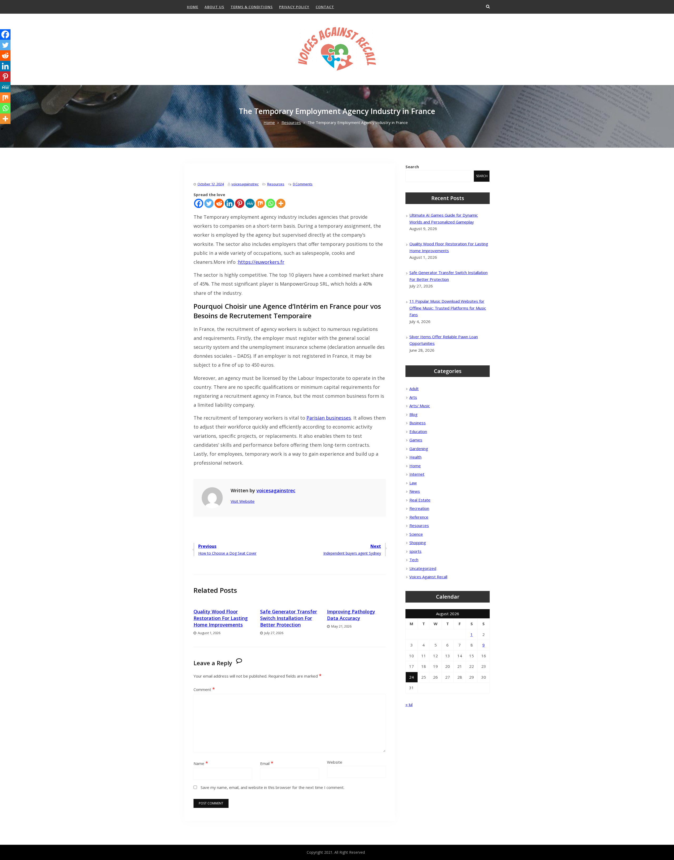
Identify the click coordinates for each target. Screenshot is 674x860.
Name (201, 763)
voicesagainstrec (245, 184)
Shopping (417, 542)
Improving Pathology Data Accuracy (351, 614)
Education (418, 431)
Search (412, 166)
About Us (214, 6)
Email (266, 763)
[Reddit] (219, 203)
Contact (325, 6)
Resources (275, 184)
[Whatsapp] (270, 203)
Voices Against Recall (428, 576)
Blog (413, 414)
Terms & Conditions (252, 6)
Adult (414, 388)
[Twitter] (209, 203)
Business (417, 422)
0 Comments (303, 184)
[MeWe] (250, 203)
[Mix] (260, 203)
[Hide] (2, 129)
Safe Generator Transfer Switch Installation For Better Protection (288, 618)
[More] (280, 203)
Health (415, 457)
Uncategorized (422, 568)
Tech (413, 559)
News (414, 491)
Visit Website (243, 501)
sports (415, 551)
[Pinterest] (239, 203)
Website (334, 762)
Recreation (419, 508)
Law (413, 482)
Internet (416, 474)
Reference (418, 517)
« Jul (409, 704)
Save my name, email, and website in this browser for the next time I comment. (272, 787)
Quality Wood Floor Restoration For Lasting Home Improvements (221, 618)
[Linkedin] (229, 203)
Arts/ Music (419, 405)
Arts (413, 397)
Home (192, 6)
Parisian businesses (328, 418)
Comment (204, 689)
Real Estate (419, 500)
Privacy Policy (294, 6)
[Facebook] (198, 203)
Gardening (418, 448)
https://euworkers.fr (261, 262)
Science (416, 534)
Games (415, 440)
